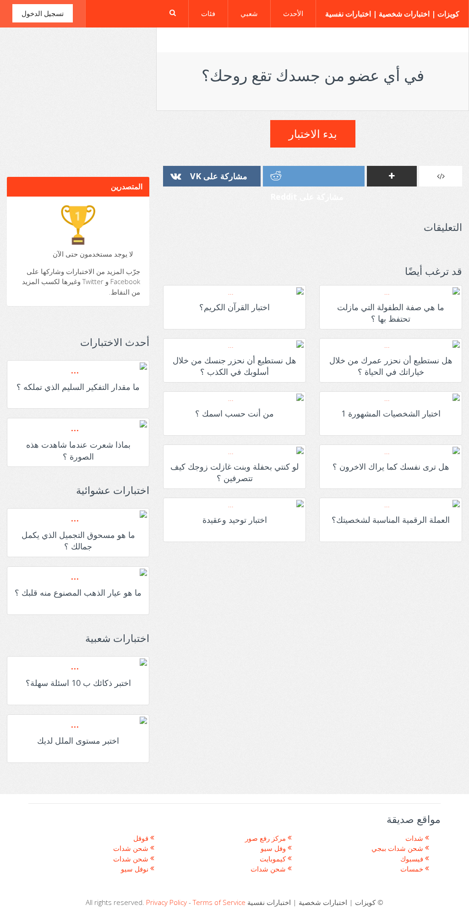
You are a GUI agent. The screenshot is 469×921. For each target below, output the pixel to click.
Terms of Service (219, 902)
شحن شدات (131, 848)
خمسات (412, 868)
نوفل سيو (135, 868)
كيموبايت (274, 858)
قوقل (141, 838)
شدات (415, 838)
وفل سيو (274, 848)
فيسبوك (412, 858)
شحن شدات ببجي (398, 848)
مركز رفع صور (266, 838)
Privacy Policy (166, 902)
